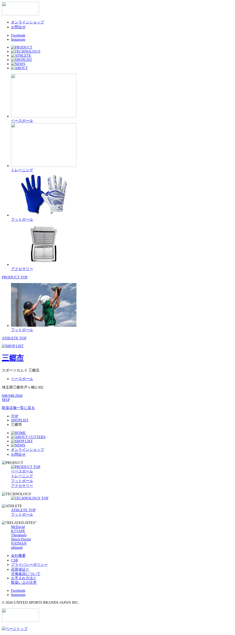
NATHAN (19, 543)
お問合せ (18, 27)
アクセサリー (22, 486)
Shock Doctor (21, 539)
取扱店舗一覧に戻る (18, 408)
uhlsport (17, 547)
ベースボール (22, 379)
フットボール (22, 481)
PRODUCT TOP (15, 277)
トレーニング (22, 476)
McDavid (18, 527)
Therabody (19, 535)
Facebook (18, 35)
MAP (6, 400)
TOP (14, 416)
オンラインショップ (27, 22)
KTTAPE (18, 531)
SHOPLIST (19, 420)
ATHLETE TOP (14, 338)
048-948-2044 (12, 396)
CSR (14, 560)
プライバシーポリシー (29, 564)
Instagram (18, 39)
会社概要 (18, 556)
